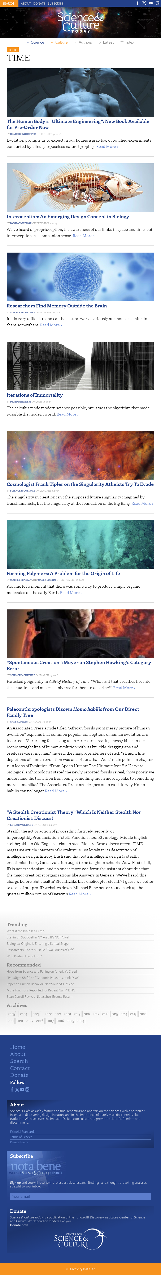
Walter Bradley (21, 579)
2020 (67, 1014)
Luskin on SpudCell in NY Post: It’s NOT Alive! (38, 937)
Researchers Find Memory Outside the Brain (57, 305)
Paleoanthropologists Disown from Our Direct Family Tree (73, 712)
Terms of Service (21, 1137)
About (26, 3)
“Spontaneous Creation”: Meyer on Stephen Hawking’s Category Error (79, 665)
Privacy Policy (19, 1142)
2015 (115, 1014)
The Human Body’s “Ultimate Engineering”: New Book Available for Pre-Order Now (78, 124)
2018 (86, 1014)
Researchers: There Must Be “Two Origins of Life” (40, 950)
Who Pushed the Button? (24, 956)
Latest (108, 42)
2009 (29, 1021)
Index (129, 42)
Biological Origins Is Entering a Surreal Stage (38, 944)
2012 (142, 1014)
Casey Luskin (47, 579)
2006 (60, 1021)
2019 (77, 1014)
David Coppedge (20, 223)
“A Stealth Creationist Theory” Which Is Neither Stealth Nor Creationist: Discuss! (74, 815)
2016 (105, 1014)
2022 (48, 1014)
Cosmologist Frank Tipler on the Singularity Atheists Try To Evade (80, 484)
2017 (96, 1014)
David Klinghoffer (23, 134)
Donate (39, 3)
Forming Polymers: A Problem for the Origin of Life (63, 573)
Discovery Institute (82, 1269)
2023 (36, 1014)
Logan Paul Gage (21, 824)
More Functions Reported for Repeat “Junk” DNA (41, 990)
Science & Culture (22, 312)
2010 (20, 1021)
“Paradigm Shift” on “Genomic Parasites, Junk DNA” (43, 978)
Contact (20, 1067)
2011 (11, 1021)
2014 (124, 1014)
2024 (23, 1014)
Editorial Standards (22, 1131)
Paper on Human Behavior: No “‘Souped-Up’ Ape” (41, 984)
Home (17, 1046)
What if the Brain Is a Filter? (26, 931)
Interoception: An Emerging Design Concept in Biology (68, 216)
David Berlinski (20, 401)
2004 (80, 1021)
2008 (40, 1021)
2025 (11, 1014)
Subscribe (56, 3)
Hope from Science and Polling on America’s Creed (42, 971)
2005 (70, 1021)
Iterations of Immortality (35, 395)
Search (19, 1060)
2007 (50, 1021)
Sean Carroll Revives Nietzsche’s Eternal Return (40, 997)
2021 (58, 1014)
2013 (133, 1014)
